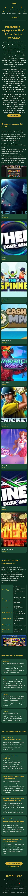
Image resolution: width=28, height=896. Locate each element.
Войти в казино (14, 866)
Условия (6, 880)
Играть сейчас (14, 115)
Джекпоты (24, 13)
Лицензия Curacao (11, 884)
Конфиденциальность (17, 880)
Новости (3, 13)
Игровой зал (5, 9)
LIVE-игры (9, 13)
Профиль (14, 17)
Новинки (14, 13)
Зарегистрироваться (14, 863)
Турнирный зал (12, 9)
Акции (19, 13)
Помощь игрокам (22, 9)
